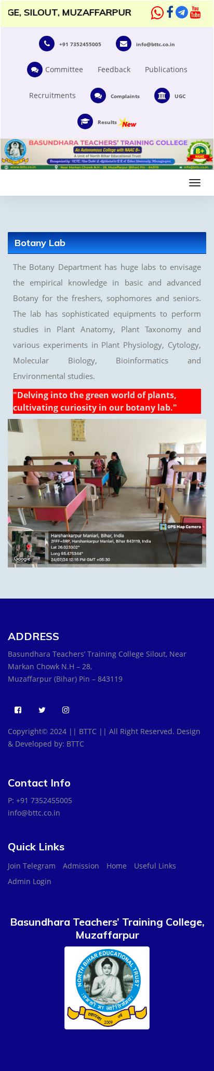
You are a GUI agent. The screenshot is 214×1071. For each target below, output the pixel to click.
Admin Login (29, 881)
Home (116, 866)
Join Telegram (32, 866)
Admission (81, 866)
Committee (64, 69)
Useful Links (155, 866)
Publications (166, 69)
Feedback (114, 69)
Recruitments (52, 95)
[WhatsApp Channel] (157, 13)
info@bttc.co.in (34, 813)
